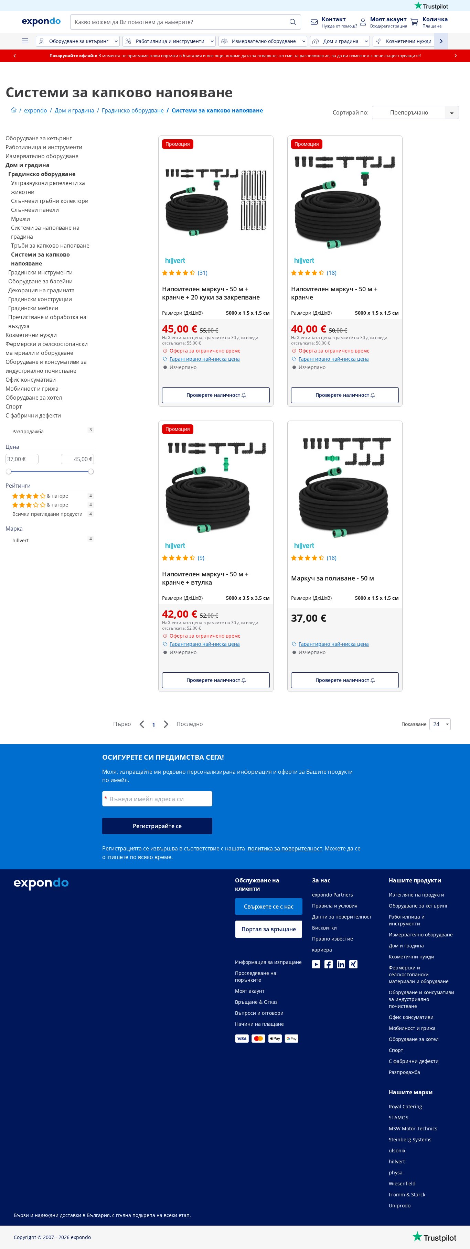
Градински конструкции (40, 299)
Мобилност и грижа (32, 388)
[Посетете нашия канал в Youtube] (316, 966)
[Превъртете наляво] (14, 55)
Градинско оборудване (41, 174)
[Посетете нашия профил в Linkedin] (341, 966)
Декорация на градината (41, 290)
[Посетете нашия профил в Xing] (353, 966)
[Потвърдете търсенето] (293, 22)
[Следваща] (166, 724)
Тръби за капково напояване (50, 245)
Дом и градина (28, 165)
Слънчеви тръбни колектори (49, 201)
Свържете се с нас (268, 906)
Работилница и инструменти (44, 147)
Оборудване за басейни (40, 281)
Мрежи (20, 218)
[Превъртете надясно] (455, 55)
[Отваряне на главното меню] (25, 41)
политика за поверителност (285, 848)
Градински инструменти (40, 272)
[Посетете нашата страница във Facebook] (328, 966)
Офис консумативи (31, 379)
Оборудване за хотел (34, 397)
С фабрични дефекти (33, 415)
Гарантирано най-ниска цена (205, 359)
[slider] (8, 471)
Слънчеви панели (35, 210)
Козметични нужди (31, 335)
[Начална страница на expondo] (14, 110)
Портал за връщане (269, 929)
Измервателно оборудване (42, 156)
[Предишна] (141, 724)
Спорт (14, 406)
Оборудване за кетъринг (39, 138)
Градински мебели (33, 308)
